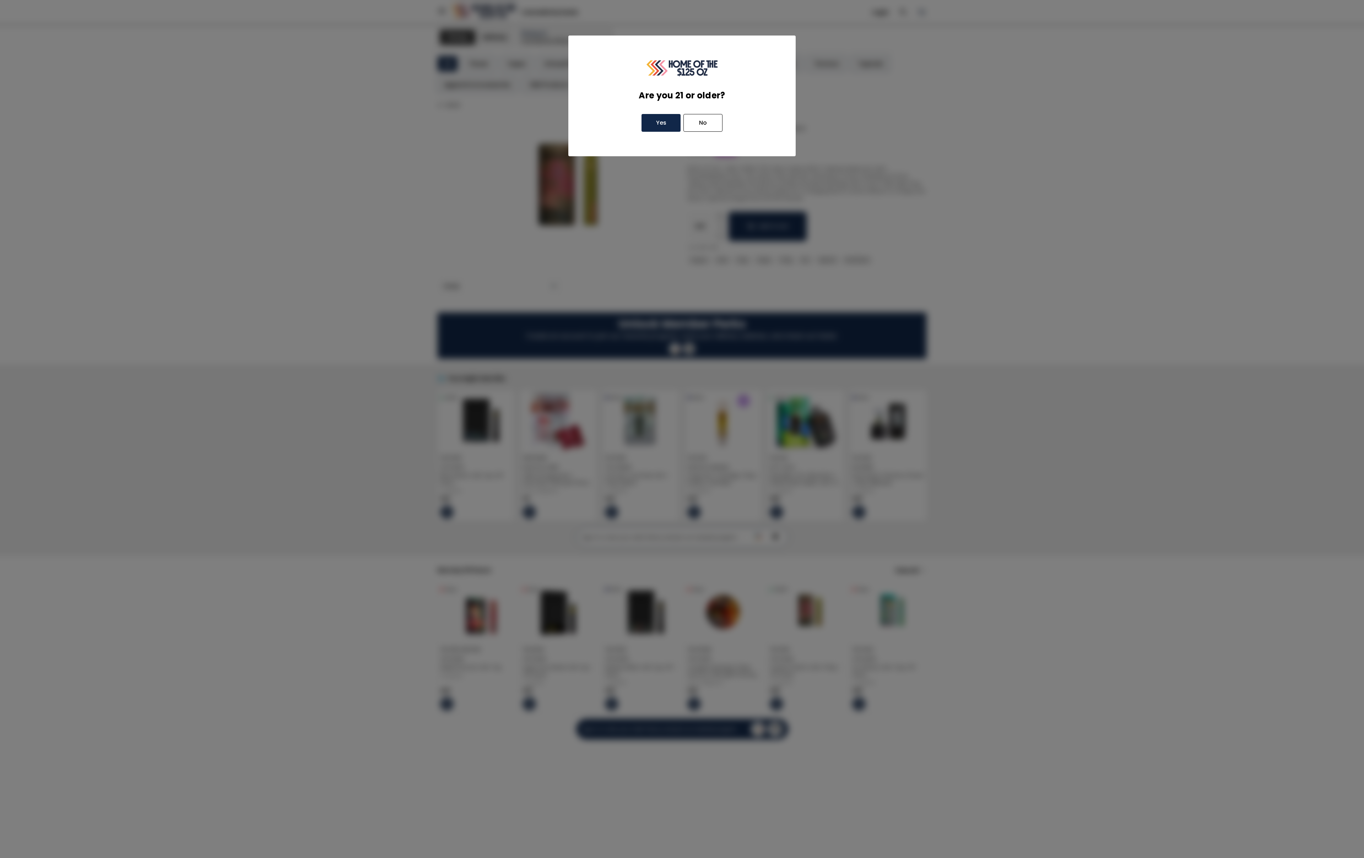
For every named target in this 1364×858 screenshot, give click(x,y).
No (703, 123)
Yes (661, 123)
